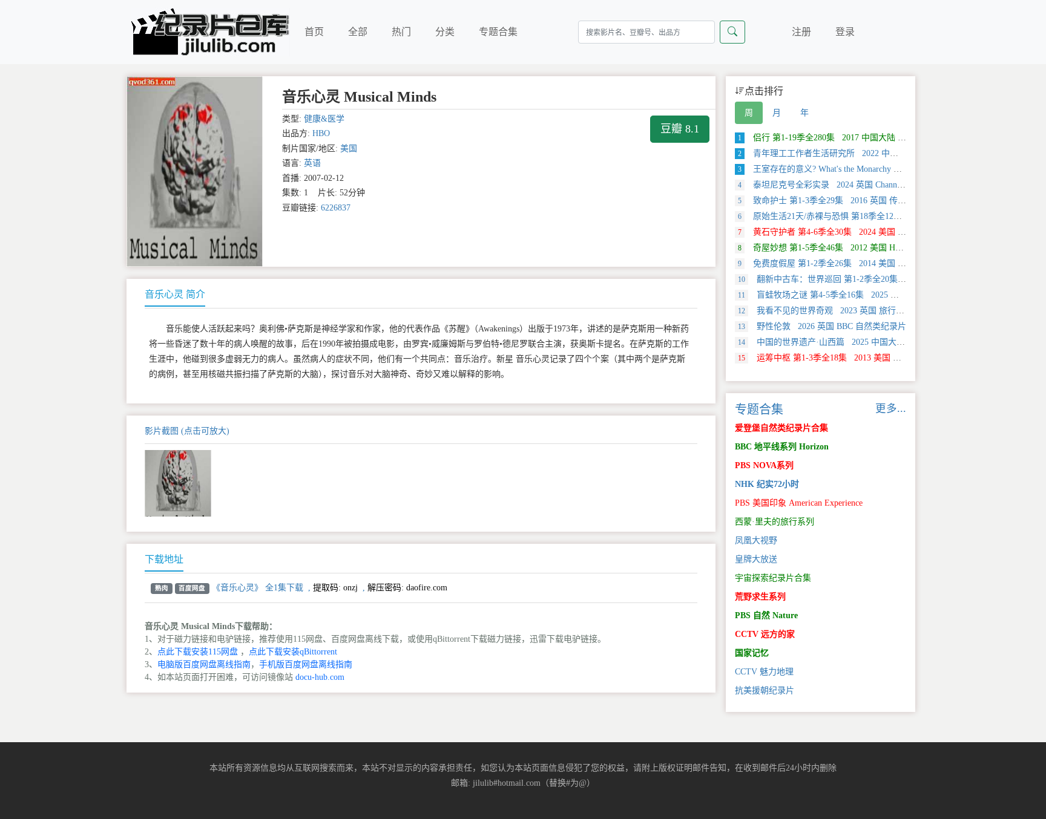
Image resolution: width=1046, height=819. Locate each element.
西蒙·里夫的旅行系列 (774, 521)
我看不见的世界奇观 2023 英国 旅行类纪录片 (834, 310)
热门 (401, 32)
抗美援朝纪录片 (764, 690)
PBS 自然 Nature (766, 615)
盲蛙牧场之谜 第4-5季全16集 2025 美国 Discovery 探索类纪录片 (868, 294)
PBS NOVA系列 (764, 465)
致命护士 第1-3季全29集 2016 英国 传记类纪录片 (839, 200)
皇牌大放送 (756, 559)
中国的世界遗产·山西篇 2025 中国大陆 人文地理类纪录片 (856, 342)
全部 (357, 32)
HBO (321, 133)
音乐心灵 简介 (175, 294)
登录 (845, 32)
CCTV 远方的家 (765, 634)
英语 (312, 163)
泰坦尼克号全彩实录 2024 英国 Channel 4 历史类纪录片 (850, 184)
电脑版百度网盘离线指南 (204, 664)
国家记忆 (752, 652)
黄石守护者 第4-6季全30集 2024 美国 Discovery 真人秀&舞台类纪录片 (878, 232)
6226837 (335, 207)
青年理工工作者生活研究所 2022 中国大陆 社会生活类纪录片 (861, 153)
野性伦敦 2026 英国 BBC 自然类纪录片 (822, 326)
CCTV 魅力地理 (764, 671)
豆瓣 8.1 (679, 129)
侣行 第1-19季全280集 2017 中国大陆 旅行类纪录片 (843, 137)
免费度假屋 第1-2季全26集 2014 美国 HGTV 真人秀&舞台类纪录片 (872, 263)
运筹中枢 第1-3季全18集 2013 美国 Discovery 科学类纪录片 (859, 357)
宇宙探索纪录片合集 (773, 577)
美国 (348, 148)
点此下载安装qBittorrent (293, 651)
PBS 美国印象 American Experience (799, 502)
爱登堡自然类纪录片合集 (781, 427)
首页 (314, 32)
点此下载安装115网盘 (197, 651)
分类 (445, 32)
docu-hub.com (319, 677)
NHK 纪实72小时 (767, 484)
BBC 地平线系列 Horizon (782, 446)
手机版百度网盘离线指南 (305, 664)
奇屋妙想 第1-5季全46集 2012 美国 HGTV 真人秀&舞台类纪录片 (868, 247)
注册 (801, 32)
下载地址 (164, 559)
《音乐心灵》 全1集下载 (257, 587)
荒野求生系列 (760, 596)
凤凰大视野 (756, 540)
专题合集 (498, 32)
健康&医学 (324, 118)
